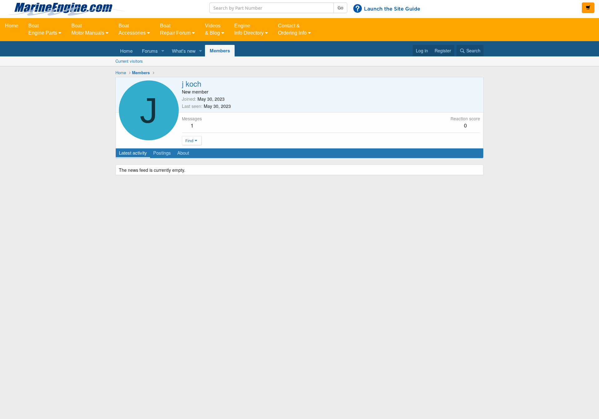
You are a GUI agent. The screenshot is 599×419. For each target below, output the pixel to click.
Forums (150, 50)
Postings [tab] (162, 152)
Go (340, 8)
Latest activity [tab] (133, 152)
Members (220, 50)
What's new (184, 50)
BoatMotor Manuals (88, 29)
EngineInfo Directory (249, 29)
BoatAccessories (133, 29)
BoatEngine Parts (43, 29)
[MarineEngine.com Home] (100, 9)
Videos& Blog (213, 29)
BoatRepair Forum (176, 29)
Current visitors (129, 61)
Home (11, 25)
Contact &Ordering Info (293, 29)
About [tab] (183, 152)
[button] (162, 50)
